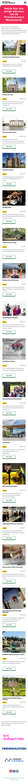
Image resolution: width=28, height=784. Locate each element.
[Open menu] (25, 2)
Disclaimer (6, 778)
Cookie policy (20, 778)
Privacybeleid (13, 778)
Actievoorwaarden (14, 779)
